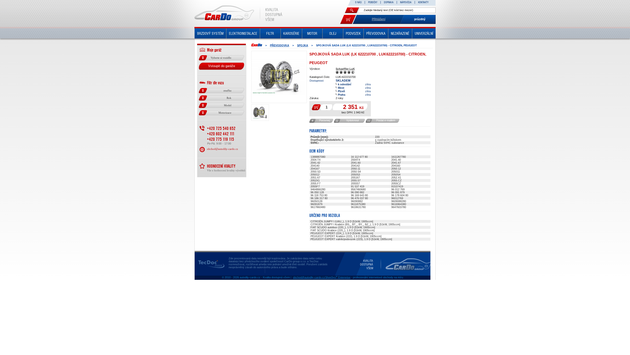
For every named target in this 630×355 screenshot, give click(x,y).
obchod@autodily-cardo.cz (222, 148)
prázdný (419, 19)
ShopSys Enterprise (337, 277)
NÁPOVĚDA (405, 2)
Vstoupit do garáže (221, 66)
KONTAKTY (423, 2)
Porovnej (324, 120)
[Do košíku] (348, 19)
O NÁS (358, 2)
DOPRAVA (389, 2)
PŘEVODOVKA (375, 33)
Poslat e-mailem (385, 120)
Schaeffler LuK (345, 68)
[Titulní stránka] (256, 45)
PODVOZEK (353, 33)
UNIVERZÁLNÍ (424, 33)
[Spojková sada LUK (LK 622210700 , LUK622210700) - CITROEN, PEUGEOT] (279, 77)
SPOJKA (302, 45)
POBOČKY (372, 2)
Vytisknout (352, 120)
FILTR (270, 33)
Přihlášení (378, 19)
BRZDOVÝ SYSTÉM (210, 33)
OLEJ (332, 33)
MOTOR (312, 33)
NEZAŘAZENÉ (400, 33)
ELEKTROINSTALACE (243, 33)
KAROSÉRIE (291, 33)
